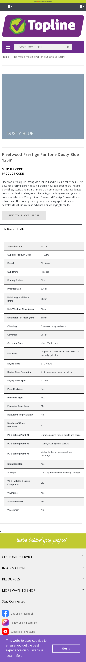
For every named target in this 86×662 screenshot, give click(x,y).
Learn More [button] (14, 655)
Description (14, 228)
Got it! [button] (66, 648)
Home (5, 56)
